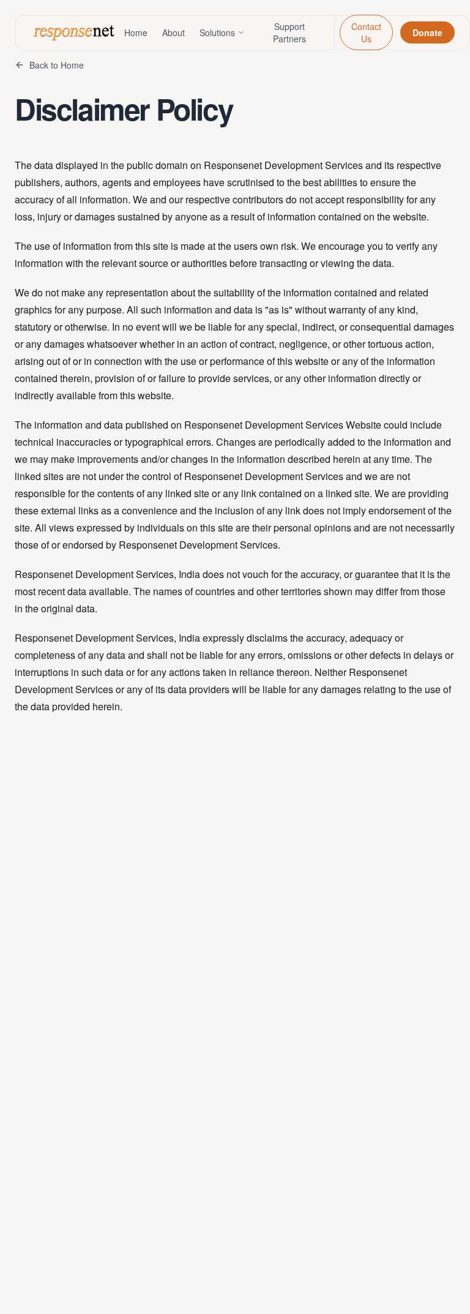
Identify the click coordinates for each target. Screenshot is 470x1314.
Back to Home (56, 65)
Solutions (217, 32)
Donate (427, 32)
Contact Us (366, 32)
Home (135, 32)
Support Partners (289, 32)
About (173, 32)
